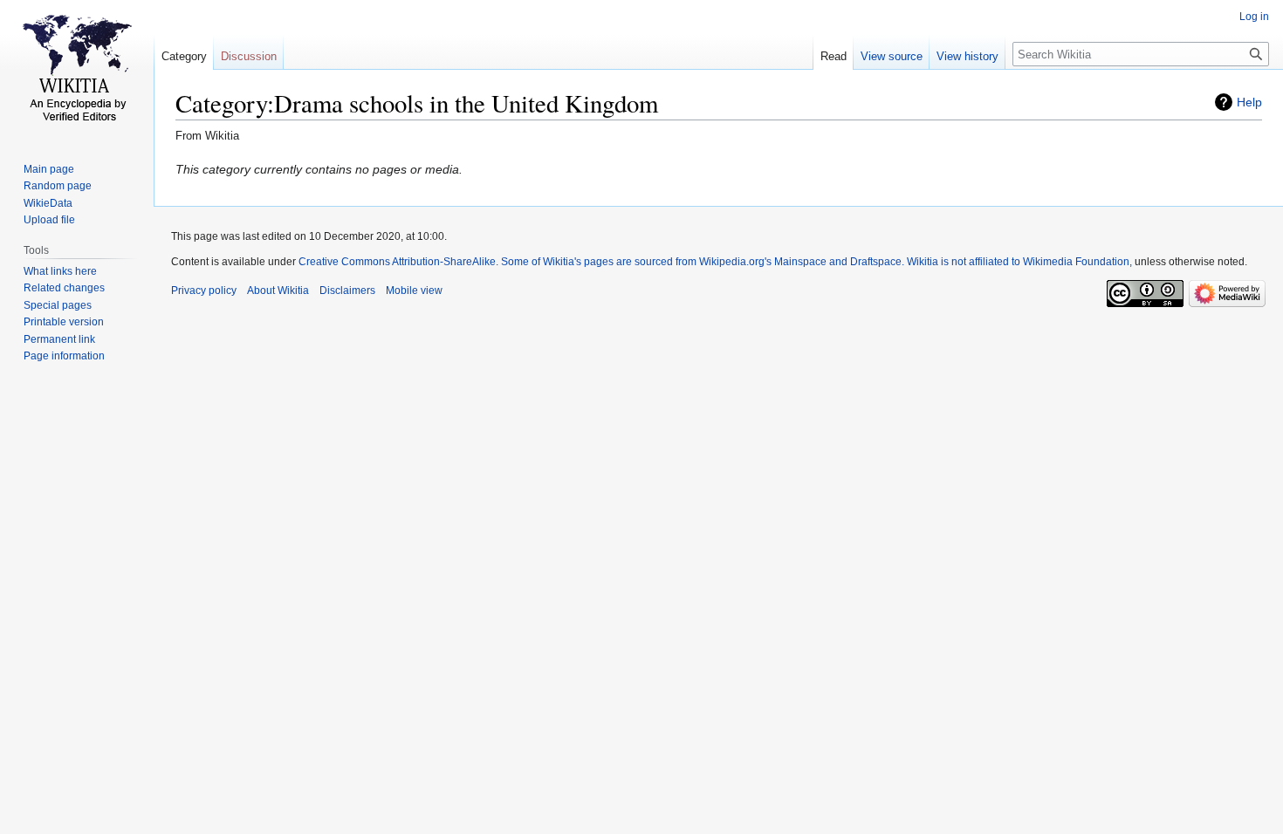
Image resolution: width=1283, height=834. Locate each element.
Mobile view (414, 290)
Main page (49, 169)
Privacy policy (204, 290)
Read (833, 56)
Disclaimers (347, 290)
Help (1249, 102)
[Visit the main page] (77, 70)
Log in (1254, 16)
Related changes (64, 288)
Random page (58, 186)
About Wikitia (278, 290)
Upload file (49, 220)
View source (892, 56)
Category (184, 56)
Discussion (249, 56)
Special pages (58, 305)
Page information (64, 356)
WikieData (48, 203)
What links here (60, 271)
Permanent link (59, 339)
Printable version (64, 322)
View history (967, 56)
